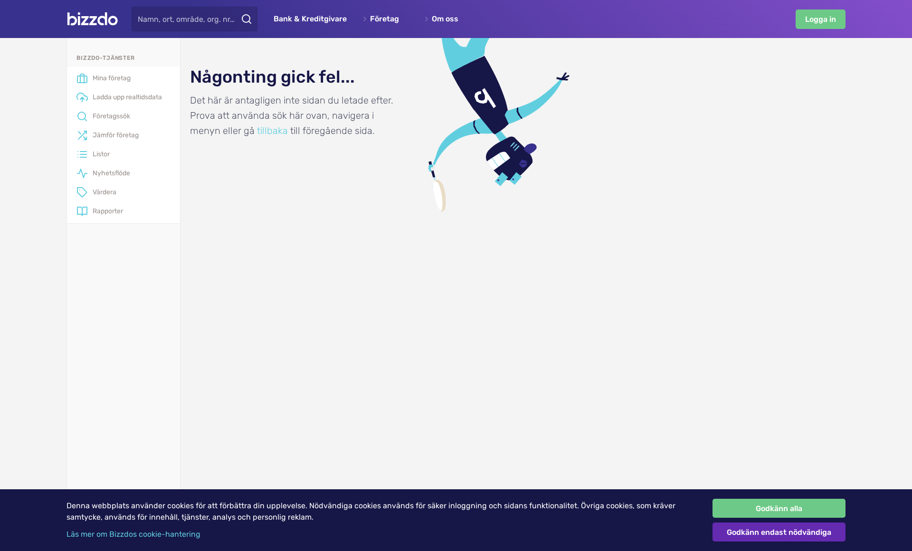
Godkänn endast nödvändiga (779, 532)
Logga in (820, 19)
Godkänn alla (779, 508)
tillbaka (272, 130)
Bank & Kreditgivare (310, 19)
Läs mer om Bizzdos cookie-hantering (133, 534)
